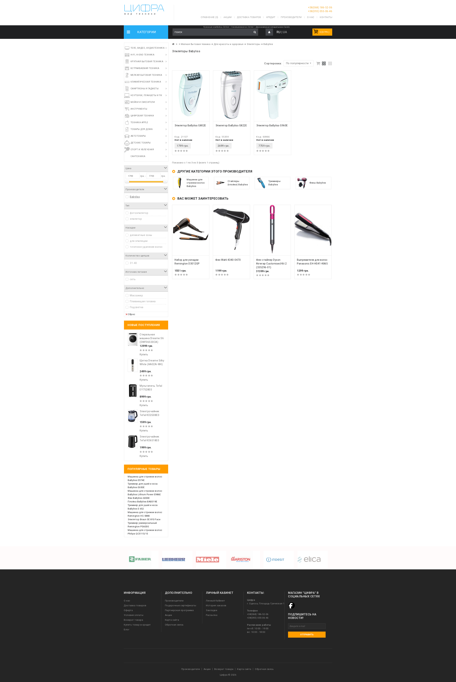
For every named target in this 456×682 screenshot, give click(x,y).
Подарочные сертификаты (180, 605)
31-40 (133, 263)
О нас (127, 600)
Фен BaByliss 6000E (139, 498)
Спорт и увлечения (142, 149)
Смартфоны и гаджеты (145, 88)
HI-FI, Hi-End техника (142, 54)
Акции (168, 615)
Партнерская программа (179, 610)
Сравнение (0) (209, 17)
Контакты (326, 17)
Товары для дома (142, 129)
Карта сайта (172, 620)
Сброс (131, 314)
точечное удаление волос (146, 246)
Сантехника (138, 156)
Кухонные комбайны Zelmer (216, 27)
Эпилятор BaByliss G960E (272, 125)
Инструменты (139, 109)
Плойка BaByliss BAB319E (142, 501)
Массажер (136, 295)
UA (285, 32)
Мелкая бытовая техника (146, 75)
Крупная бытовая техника (147, 61)
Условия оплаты (133, 615)
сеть (133, 279)
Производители (291, 17)
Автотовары (138, 136)
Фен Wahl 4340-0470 (228, 259)
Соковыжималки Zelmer (242, 27)
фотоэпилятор (139, 213)
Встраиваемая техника (145, 68)
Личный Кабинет (215, 600)
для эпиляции (138, 241)
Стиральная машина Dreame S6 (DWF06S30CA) (152, 338)
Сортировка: (273, 63)
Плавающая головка (143, 301)
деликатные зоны (141, 235)
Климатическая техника (146, 82)
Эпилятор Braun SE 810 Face (144, 519)
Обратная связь (174, 624)
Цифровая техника (142, 115)
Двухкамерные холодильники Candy (273, 27)
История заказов (216, 605)
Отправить (307, 634)
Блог (126, 629)
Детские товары (141, 142)
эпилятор (136, 218)
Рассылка (211, 615)
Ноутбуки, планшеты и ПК (146, 95)
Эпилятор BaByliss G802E (190, 125)
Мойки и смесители (143, 102)
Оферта (128, 610)
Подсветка (136, 307)
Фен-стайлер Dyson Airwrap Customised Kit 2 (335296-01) (271, 263)
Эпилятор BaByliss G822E (231, 125)
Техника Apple (139, 122)
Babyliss (135, 196)
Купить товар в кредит (137, 624)
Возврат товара (133, 620)
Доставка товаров (135, 605)
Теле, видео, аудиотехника (148, 48)
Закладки (211, 610)
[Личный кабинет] (269, 32)
